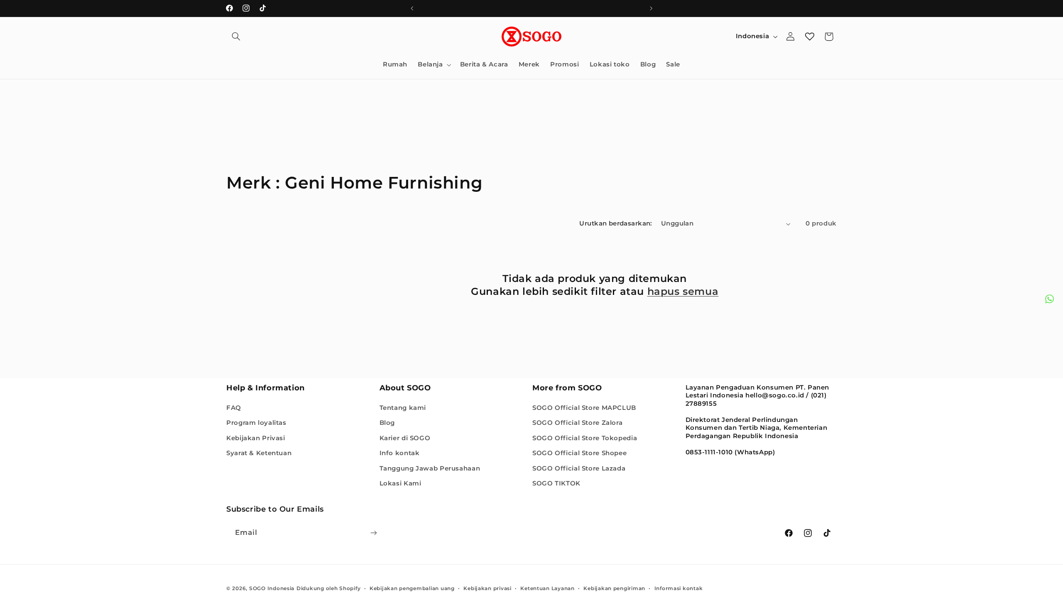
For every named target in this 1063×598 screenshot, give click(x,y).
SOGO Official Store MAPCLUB (584, 408)
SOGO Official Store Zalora (577, 422)
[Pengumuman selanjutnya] (651, 8)
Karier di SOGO (405, 438)
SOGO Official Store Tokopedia (584, 438)
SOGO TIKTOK (556, 483)
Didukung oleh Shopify (328, 588)
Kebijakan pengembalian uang (412, 588)
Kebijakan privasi (487, 588)
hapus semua (683, 291)
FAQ (233, 408)
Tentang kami (403, 408)
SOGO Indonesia (271, 588)
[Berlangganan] (373, 532)
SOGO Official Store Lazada (578, 468)
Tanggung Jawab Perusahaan (430, 468)
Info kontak (400, 453)
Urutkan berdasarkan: (615, 223)
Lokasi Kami (400, 483)
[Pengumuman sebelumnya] (412, 8)
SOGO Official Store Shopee (579, 453)
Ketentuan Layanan (547, 588)
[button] (235, 36)
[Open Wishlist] (809, 36)
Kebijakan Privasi (255, 438)
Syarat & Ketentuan (258, 453)
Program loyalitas (256, 422)
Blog (387, 422)
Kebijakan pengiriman (614, 588)
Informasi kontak (678, 588)
